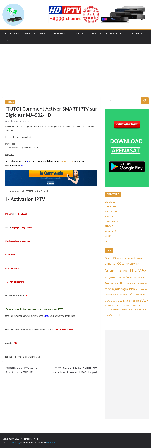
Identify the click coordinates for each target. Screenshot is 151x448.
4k (106, 258)
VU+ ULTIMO (128, 309)
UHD (145, 294)
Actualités (11, 33)
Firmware (134, 33)
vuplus (116, 314)
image (128, 283)
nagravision (128, 289)
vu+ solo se (118, 309)
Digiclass (10, 102)
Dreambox (113, 270)
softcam (133, 294)
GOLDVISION (111, 211)
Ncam (138, 289)
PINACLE (109, 216)
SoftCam (58, 33)
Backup (44, 33)
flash (140, 277)
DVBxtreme (26, 121)
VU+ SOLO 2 (136, 305)
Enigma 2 (76, 33)
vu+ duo (108, 305)
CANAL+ (139, 258)
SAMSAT (109, 226)
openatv (144, 289)
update (110, 300)
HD (121, 283)
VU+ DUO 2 (117, 305)
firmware (131, 277)
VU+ (107, 240)
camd (132, 258)
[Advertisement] (75, 66)
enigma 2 (111, 277)
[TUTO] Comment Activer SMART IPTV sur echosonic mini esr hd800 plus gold (75, 370)
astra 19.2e (123, 258)
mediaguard (143, 284)
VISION (108, 235)
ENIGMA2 (137, 270)
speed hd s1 (110, 231)
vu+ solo (125, 305)
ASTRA (112, 258)
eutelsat (122, 278)
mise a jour (112, 289)
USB (128, 300)
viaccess (136, 301)
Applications (113, 33)
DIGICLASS (110, 201)
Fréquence (111, 283)
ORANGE (115, 295)
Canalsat (111, 263)
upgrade (120, 300)
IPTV (135, 283)
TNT (141, 294)
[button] (18, 33)
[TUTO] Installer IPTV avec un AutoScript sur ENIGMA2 (22, 370)
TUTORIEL (93, 33)
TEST (7, 40)
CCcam (122, 263)
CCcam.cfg (133, 263)
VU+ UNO (138, 309)
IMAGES (28, 33)
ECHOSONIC (111, 206)
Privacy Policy (111, 221)
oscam (123, 294)
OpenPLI (108, 295)
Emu (124, 271)
